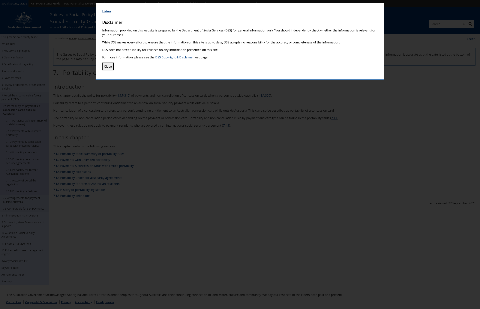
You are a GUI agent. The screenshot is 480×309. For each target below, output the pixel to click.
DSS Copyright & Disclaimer (174, 57)
